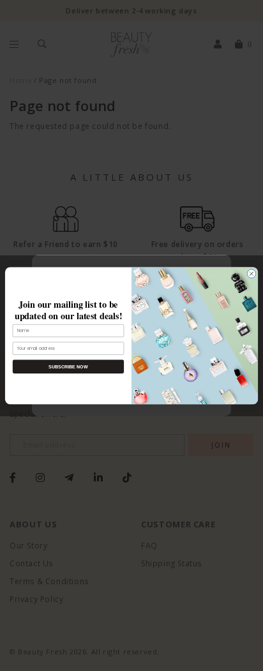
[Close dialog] (251, 273)
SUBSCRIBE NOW (68, 366)
